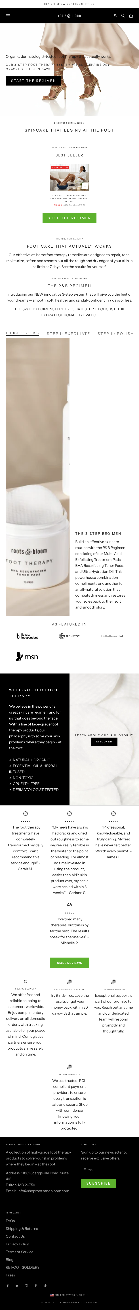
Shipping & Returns (22, 1228)
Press (10, 1275)
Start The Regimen (33, 81)
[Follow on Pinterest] (36, 1286)
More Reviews (69, 963)
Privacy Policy (17, 1244)
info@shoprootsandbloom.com (43, 1191)
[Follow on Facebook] (7, 1286)
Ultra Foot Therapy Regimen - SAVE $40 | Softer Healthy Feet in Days (69, 198)
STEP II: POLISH (116, 333)
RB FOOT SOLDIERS (22, 1267)
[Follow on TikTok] (45, 1286)
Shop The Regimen (69, 218)
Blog (9, 1259)
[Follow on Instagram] (26, 1286)
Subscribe (98, 1183)
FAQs (10, 1221)
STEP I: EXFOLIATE (68, 333)
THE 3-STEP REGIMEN (23, 333)
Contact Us (15, 1236)
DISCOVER (104, 741)
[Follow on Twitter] (17, 1286)
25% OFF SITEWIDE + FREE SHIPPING (69, 4)
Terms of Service (19, 1252)
